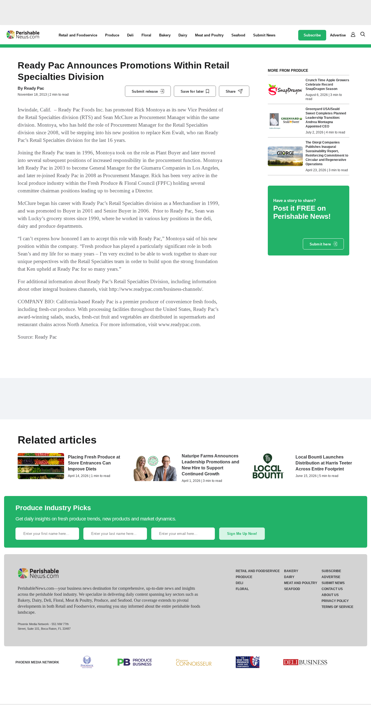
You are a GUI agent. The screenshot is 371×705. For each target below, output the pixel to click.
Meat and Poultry (209, 35)
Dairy (182, 35)
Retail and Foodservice (78, 35)
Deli (130, 35)
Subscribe (312, 35)
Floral (146, 35)
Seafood (238, 35)
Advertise (338, 35)
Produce (112, 35)
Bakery (165, 35)
